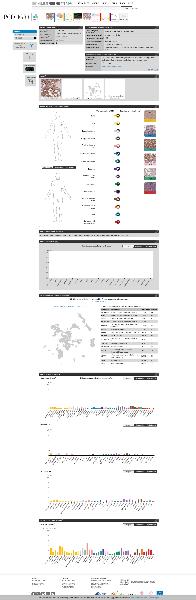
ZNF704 (104, 344)
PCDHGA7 (105, 313)
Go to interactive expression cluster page (69, 307)
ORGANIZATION (68, 584)
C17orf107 (105, 340)
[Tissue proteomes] (29, 69)
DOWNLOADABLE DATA (101, 581)
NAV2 (103, 363)
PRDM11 (104, 335)
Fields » (135, 8)
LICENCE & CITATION (100, 584)
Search (126, 8)
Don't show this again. (151, 598)
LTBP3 (103, 356)
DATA (122, 3)
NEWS (104, 3)
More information (137, 598)
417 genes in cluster (99, 301)
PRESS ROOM (38, 584)
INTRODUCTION (68, 581)
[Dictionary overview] (29, 58)
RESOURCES (83, 3)
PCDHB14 (105, 347)
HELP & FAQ (96, 587)
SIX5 (103, 360)
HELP (130, 3)
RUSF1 (104, 330)
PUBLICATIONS (68, 587)
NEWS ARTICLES (39, 581)
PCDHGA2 (105, 321)
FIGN (103, 315)
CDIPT (103, 351)
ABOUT (95, 3)
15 (101, 307)
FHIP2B (104, 325)
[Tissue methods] (30, 81)
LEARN (114, 3)
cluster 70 (87, 299)
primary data (124, 235)
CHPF (103, 318)
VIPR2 (103, 333)
